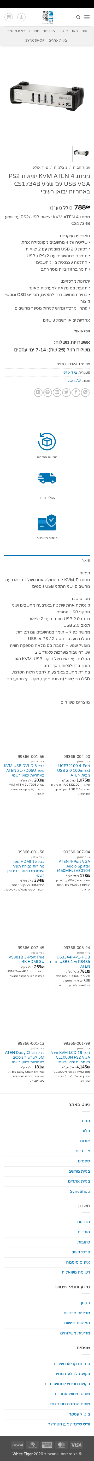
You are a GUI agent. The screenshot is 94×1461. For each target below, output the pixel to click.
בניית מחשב (16, 31)
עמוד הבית (81, 167)
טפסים (34, 31)
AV (78, 381)
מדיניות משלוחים (75, 1333)
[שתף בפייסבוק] (76, 392)
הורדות (84, 1232)
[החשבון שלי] (21, 17)
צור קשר (49, 31)
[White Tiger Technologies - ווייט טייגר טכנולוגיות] (48, 17)
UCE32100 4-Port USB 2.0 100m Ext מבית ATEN (73, 770)
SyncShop (35, 40)
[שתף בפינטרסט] (47, 392)
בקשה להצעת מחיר (72, 1373)
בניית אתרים (58, 40)
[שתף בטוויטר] (66, 392)
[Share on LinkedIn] (38, 392)
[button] (87, 17)
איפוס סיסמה (78, 1262)
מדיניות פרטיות (76, 1313)
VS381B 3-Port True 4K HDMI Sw (26, 959)
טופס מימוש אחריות (72, 1393)
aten (71, 381)
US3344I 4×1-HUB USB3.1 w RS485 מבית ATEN (70, 962)
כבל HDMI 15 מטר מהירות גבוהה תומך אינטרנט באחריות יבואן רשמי (25, 869)
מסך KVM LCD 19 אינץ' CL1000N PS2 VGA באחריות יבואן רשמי (70, 1057)
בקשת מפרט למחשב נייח (67, 1383)
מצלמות (60, 167)
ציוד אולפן (40, 167)
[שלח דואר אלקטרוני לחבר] (57, 392)
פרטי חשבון (79, 1252)
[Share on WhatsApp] (85, 392)
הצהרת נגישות (77, 1323)
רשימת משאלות (76, 1272)
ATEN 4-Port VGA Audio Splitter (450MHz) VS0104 (73, 866)
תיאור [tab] (86, 560)
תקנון (85, 1302)
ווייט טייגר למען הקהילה (69, 1424)
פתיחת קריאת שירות (72, 1363)
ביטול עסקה (79, 1414)
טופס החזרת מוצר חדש (69, 1404)
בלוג (75, 31)
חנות (85, 31)
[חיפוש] (78, 17)
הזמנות (83, 1221)
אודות (63, 31)
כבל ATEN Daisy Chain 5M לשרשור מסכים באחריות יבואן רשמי (24, 1057)
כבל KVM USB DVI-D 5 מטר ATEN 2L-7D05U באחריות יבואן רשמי (24, 770)
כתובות (83, 1242)
